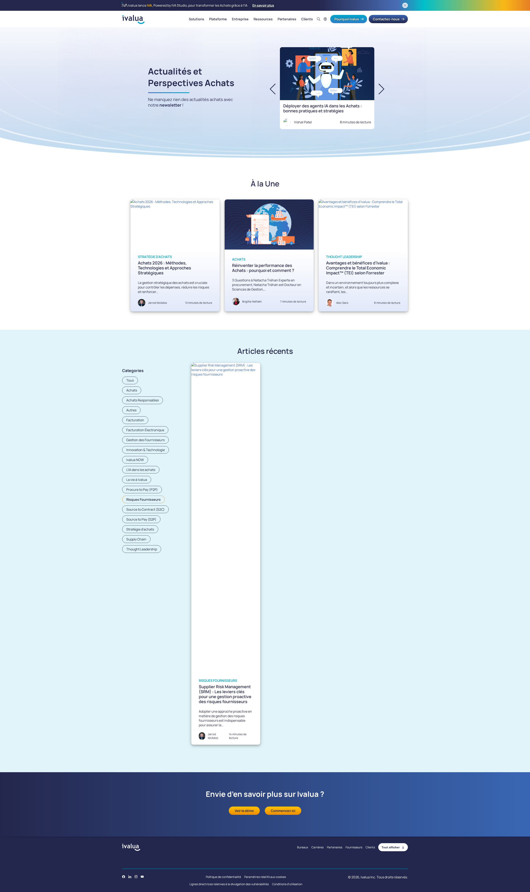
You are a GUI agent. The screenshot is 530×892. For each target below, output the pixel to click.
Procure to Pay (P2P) (142, 489)
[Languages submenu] (325, 19)
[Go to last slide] (276, 88)
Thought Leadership (344, 257)
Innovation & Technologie (145, 450)
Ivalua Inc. (368, 877)
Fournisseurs (354, 847)
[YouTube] (142, 876)
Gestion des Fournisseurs (145, 440)
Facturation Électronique (145, 430)
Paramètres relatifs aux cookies (265, 877)
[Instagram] (136, 876)
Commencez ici (283, 810)
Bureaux (302, 847)
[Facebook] (123, 876)
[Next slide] (378, 88)
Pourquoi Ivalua (346, 19)
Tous (130, 380)
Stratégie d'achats (155, 257)
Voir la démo (244, 810)
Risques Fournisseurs (143, 499)
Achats (238, 259)
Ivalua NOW (135, 459)
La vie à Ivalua (136, 479)
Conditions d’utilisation (287, 884)
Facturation (135, 420)
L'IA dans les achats (140, 469)
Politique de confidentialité (223, 877)
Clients (307, 19)
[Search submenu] (318, 19)
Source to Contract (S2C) (145, 509)
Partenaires (287, 19)
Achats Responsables (142, 400)
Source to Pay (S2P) (141, 519)
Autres (131, 410)
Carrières (317, 847)
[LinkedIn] (129, 876)
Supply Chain (136, 539)
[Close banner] (405, 5)
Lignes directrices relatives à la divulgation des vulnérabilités (229, 884)
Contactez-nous (386, 19)
